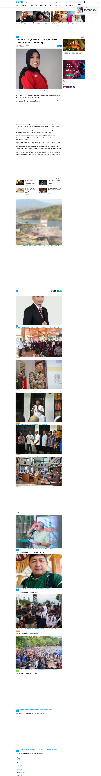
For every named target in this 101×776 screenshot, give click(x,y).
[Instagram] (18, 761)
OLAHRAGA (21, 771)
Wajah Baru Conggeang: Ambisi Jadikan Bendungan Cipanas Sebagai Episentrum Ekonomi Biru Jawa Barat (36, 749)
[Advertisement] (50, 31)
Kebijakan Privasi (21, 772)
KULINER (20, 769)
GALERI (20, 766)
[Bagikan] (60, 46)
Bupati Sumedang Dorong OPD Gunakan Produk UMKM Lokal (28, 487)
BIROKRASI (18, 357)
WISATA (17, 549)
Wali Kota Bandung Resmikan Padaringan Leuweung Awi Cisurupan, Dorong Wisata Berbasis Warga (35, 548)
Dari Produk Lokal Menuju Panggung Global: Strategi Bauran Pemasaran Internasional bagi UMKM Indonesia (37, 327)
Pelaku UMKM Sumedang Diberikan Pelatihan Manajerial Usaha (28, 359)
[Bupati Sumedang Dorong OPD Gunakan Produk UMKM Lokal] (39, 471)
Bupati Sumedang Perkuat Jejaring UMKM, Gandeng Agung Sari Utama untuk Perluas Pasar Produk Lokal (36, 456)
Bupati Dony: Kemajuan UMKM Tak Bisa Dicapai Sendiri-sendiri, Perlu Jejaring (31, 424)
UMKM (19, 197)
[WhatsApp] (60, 291)
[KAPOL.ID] (21, 1)
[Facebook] (52, 291)
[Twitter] (55, 291)
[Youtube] (18, 762)
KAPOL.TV (68, 81)
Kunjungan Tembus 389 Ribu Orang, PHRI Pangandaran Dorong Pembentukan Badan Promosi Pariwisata (36, 669)
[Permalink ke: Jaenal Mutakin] (17, 46)
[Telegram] (58, 291)
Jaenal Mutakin (21, 45)
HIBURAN (20, 768)
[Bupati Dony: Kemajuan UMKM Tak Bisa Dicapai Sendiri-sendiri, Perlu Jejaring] (39, 407)
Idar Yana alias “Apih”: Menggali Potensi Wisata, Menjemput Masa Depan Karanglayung (33, 588)
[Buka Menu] (84, 2)
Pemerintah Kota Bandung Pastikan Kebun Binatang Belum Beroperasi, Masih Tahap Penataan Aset (35, 709)
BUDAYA (20, 765)
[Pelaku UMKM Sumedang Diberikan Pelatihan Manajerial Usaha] (39, 342)
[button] (81, 2)
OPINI (17, 325)
